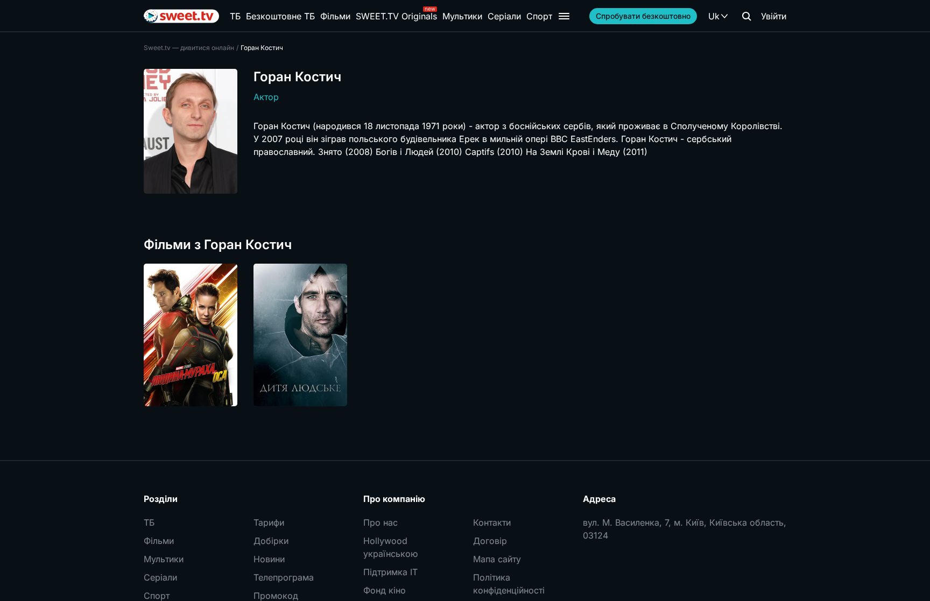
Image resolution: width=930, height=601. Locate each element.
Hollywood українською (390, 547)
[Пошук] (746, 16)
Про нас (380, 522)
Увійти (773, 16)
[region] (465, 335)
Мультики (462, 16)
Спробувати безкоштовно (643, 15)
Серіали (504, 16)
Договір (490, 540)
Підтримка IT (390, 572)
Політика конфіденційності (509, 584)
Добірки (270, 540)
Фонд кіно (384, 590)
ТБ (235, 16)
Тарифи (268, 522)
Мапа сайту (497, 559)
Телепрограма (283, 577)
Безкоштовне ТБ (280, 16)
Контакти (492, 522)
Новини (269, 559)
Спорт (539, 16)
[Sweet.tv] (181, 16)
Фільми (335, 16)
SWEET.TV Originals (396, 16)
